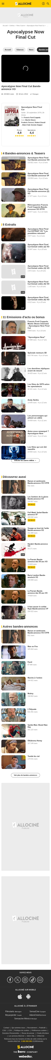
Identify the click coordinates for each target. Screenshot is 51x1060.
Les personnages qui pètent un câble (37, 417)
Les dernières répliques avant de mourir (39, 369)
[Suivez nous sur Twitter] (18, 980)
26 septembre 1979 (34, 113)
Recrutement (32, 1028)
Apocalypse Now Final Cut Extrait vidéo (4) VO (38, 267)
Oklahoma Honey (35, 741)
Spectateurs (32, 130)
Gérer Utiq (30, 1036)
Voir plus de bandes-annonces (25, 775)
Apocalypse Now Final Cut (35, 25)
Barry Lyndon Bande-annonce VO (36, 576)
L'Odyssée (32, 709)
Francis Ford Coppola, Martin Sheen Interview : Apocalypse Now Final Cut (39, 324)
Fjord (30, 662)
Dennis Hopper (37, 125)
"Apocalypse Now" (36, 337)
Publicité (42, 1028)
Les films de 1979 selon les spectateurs (39, 385)
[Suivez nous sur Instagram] (25, 980)
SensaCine (34, 1011)
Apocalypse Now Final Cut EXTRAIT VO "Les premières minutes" (38, 231)
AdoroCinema (35, 1015)
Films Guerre (20, 25)
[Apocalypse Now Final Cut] (11, 116)
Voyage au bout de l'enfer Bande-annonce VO (38, 529)
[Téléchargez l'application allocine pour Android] (30, 996)
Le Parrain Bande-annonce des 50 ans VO (37, 561)
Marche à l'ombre (35, 678)
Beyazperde (10, 1015)
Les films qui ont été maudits (37, 448)
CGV (10, 1030)
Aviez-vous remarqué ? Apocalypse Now (38, 432)
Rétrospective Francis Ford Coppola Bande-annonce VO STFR (38, 207)
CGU (4, 1030)
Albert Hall (26, 125)
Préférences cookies (39, 1030)
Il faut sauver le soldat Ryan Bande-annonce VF (38, 608)
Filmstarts (9, 1011)
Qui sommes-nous (18, 1028)
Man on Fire (33, 646)
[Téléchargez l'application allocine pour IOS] (21, 996)
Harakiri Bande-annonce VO (38, 545)
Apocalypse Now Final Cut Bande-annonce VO (39, 159)
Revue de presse (28, 1033)
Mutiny (30, 693)
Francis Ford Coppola (32, 118)
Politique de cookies (21, 1030)
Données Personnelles (10, 1033)
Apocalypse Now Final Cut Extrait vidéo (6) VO (38, 298)
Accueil (5, 25)
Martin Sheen (30, 120)
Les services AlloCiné (16, 1036)
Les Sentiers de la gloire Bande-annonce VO (38, 498)
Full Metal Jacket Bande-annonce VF (38, 513)
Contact (6, 1028)
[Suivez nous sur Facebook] (10, 980)
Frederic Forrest (27, 122)
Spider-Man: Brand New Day (37, 726)
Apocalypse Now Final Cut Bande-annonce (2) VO (38, 191)
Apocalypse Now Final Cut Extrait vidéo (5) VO (38, 283)
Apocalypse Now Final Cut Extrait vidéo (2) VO (38, 245)
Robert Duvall (40, 122)
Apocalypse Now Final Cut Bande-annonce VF (38, 174)
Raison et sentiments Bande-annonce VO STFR (38, 482)
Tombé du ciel (34, 756)
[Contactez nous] (40, 980)
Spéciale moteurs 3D (37, 353)
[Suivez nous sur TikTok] (33, 980)
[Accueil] (23, 3)
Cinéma (11, 25)
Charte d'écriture (43, 1033)
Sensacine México (22, 1018)
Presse (19, 130)
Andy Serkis (33, 400)
